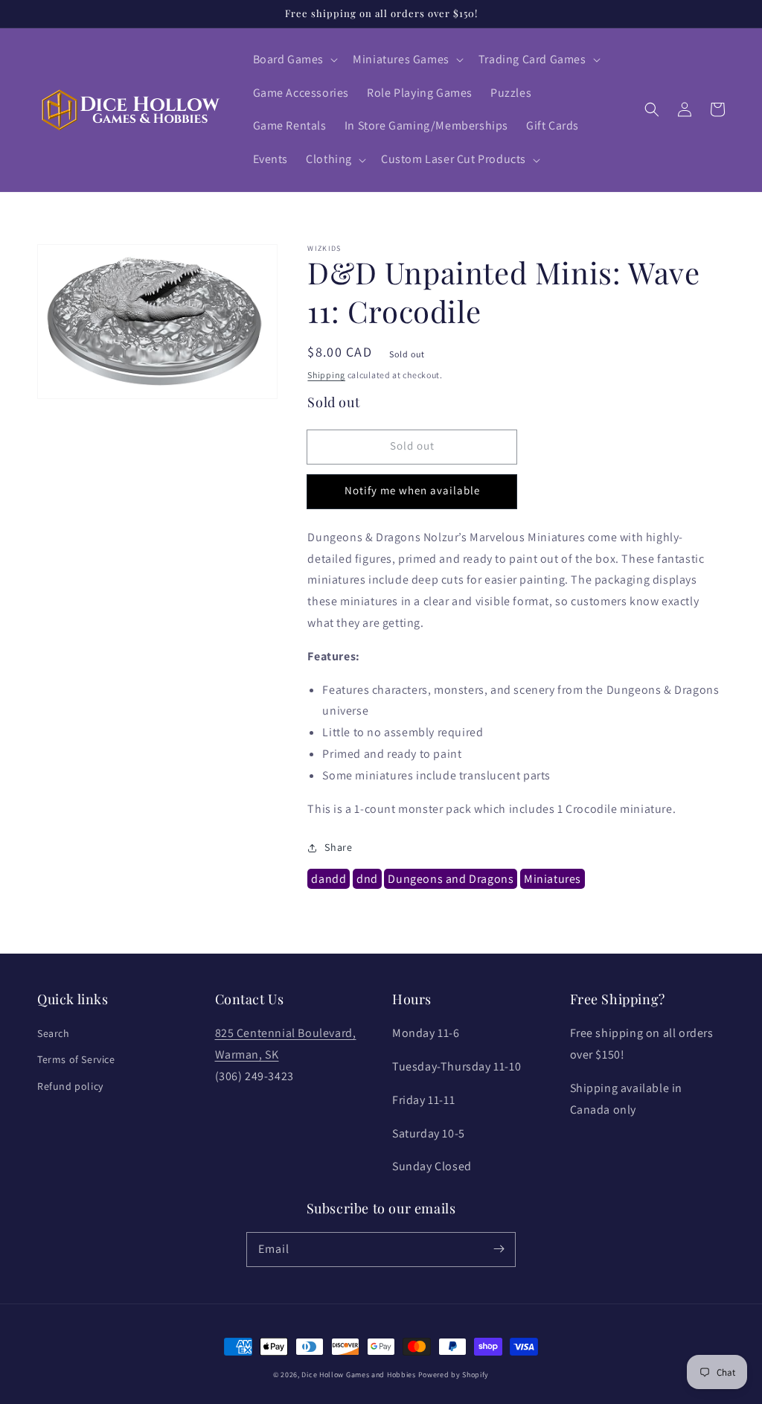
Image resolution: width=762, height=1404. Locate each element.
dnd (367, 879)
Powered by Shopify (454, 1374)
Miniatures (552, 879)
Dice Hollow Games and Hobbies (358, 1374)
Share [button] (338, 847)
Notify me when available (412, 490)
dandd (328, 879)
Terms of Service (76, 1059)
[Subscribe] (498, 1249)
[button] (294, 60)
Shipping (326, 374)
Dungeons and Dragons (450, 879)
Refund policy (70, 1086)
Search (53, 1033)
